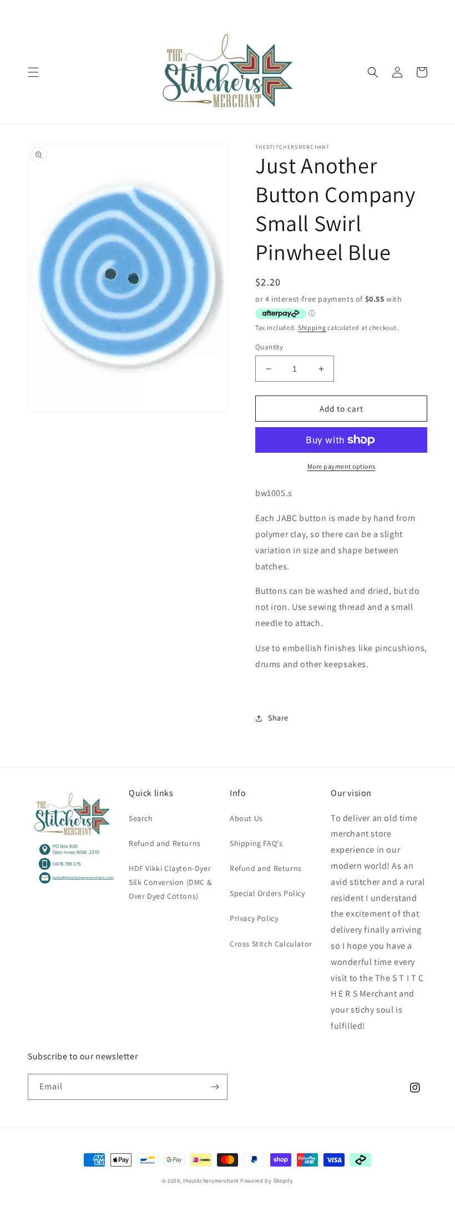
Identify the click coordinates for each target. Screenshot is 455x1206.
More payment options (341, 466)
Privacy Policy (254, 918)
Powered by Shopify (267, 1180)
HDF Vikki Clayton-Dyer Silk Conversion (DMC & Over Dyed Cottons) (170, 882)
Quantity (269, 347)
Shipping (312, 327)
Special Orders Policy (267, 893)
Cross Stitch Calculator (271, 944)
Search (141, 818)
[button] (33, 72)
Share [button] (278, 718)
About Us (246, 818)
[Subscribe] (215, 1087)
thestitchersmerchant (211, 1180)
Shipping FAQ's (256, 843)
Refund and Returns (165, 843)
